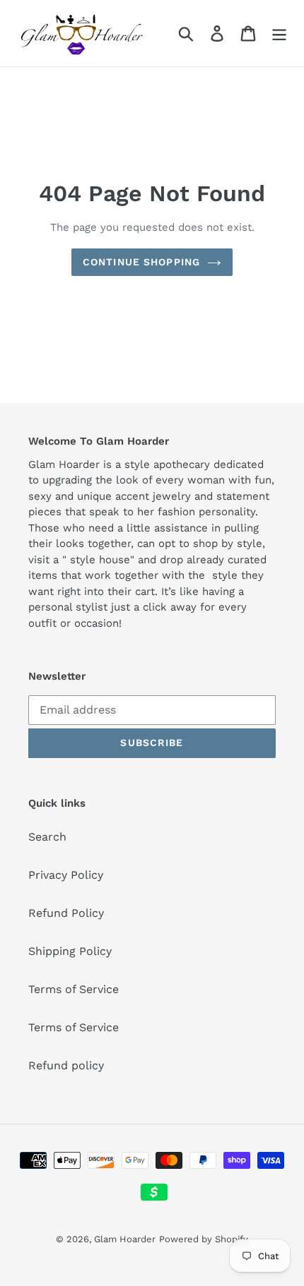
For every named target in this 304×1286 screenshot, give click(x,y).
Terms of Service (73, 989)
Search (47, 836)
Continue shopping (141, 262)
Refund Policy (66, 913)
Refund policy (66, 1065)
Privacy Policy (65, 875)
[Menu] (279, 33)
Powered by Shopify (203, 1239)
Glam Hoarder (125, 1239)
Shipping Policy (70, 951)
